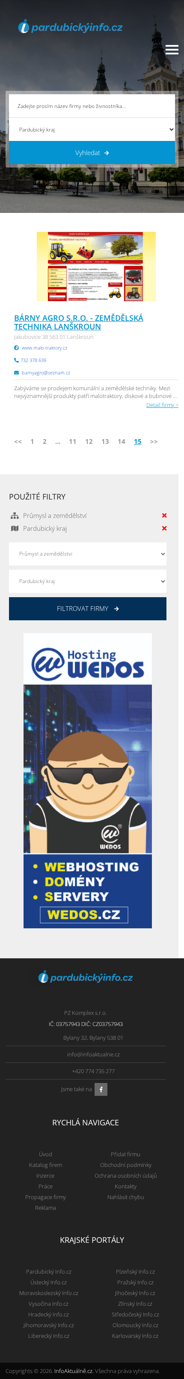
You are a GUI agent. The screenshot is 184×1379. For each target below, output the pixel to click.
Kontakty (126, 1186)
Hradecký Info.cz (48, 1314)
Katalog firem (45, 1165)
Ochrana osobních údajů (126, 1175)
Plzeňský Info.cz (135, 1271)
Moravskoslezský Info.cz (48, 1293)
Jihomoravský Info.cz (49, 1325)
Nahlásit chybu (125, 1197)
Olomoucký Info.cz (135, 1325)
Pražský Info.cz (135, 1282)
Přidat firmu (125, 1154)
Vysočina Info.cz (48, 1303)
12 (89, 441)
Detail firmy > (162, 405)
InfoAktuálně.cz (73, 1371)
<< (18, 441)
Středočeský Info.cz (135, 1314)
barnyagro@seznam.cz (46, 372)
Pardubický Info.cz (48, 1271)
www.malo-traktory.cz (44, 347)
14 (121, 441)
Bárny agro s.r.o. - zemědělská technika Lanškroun (78, 322)
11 (73, 441)
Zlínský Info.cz (135, 1303)
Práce (46, 1186)
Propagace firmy (45, 1197)
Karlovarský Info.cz (135, 1336)
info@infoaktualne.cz (93, 1054)
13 (105, 441)
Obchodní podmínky (125, 1165)
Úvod (45, 1154)
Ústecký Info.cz (48, 1282)
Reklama (45, 1207)
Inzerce (45, 1175)
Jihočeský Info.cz (135, 1293)
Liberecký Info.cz (48, 1336)
